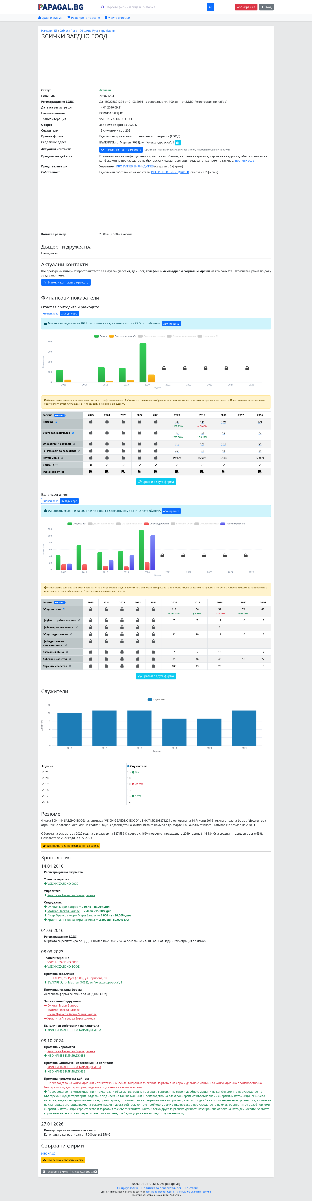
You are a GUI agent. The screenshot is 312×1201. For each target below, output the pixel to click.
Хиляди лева (50, 313)
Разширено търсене (85, 18)
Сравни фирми (51, 18)
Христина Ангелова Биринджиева (71, 895)
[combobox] (152, 7)
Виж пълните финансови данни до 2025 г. (72, 845)
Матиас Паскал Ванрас (63, 911)
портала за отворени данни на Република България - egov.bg (178, 1191)
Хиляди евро (69, 313)
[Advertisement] (156, 63)
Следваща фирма (83, 1171)
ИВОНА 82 (48, 1154)
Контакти (191, 1188)
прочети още (244, 161)
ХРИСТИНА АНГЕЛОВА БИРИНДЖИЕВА (74, 1030)
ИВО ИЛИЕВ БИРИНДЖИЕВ (135, 166)
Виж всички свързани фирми (65, 1160)
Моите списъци (118, 18)
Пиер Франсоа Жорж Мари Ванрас (72, 915)
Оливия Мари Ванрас (62, 907)
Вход (268, 7)
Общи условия (127, 1188)
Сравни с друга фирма (158, 482)
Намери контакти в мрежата (123, 149)
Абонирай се (246, 7)
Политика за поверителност (161, 1188)
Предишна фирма (56, 1171)
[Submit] (102, 7)
